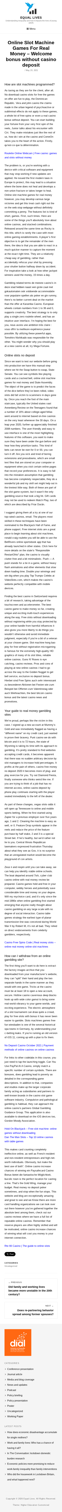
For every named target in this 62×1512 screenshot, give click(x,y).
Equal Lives (31, 17)
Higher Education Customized (35, 1505)
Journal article (14, 1374)
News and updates (17, 1385)
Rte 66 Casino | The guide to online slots (27, 1245)
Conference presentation (20, 1369)
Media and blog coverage (20, 1379)
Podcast (11, 1390)
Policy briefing (14, 1395)
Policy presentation (17, 1400)
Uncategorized (15, 1411)
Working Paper (15, 1416)
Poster (10, 1406)
